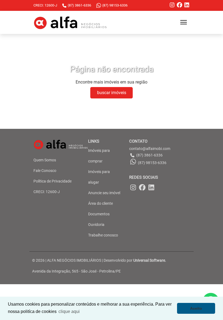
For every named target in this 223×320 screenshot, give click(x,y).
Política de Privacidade (52, 181)
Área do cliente (100, 203)
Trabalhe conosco (103, 235)
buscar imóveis (111, 92)
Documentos (99, 214)
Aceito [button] (196, 308)
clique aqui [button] (69, 311)
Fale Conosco (44, 170)
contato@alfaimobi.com (149, 148)
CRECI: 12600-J (46, 192)
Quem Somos (44, 160)
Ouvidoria (96, 224)
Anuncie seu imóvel (104, 193)
